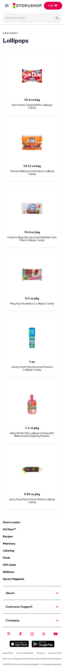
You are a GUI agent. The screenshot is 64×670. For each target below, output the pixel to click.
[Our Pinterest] (8, 634)
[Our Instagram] (32, 634)
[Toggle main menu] (7, 6)
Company (12, 620)
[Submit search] (57, 17)
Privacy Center (55, 653)
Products (40, 653)
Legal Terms (8, 653)
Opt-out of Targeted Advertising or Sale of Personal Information (32, 658)
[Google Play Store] (43, 644)
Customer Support (19, 607)
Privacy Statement (25, 653)
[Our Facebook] (20, 634)
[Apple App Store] (19, 644)
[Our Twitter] (43, 634)
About (10, 593)
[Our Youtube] (55, 634)
